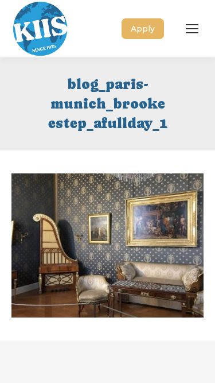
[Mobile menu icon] (192, 28)
